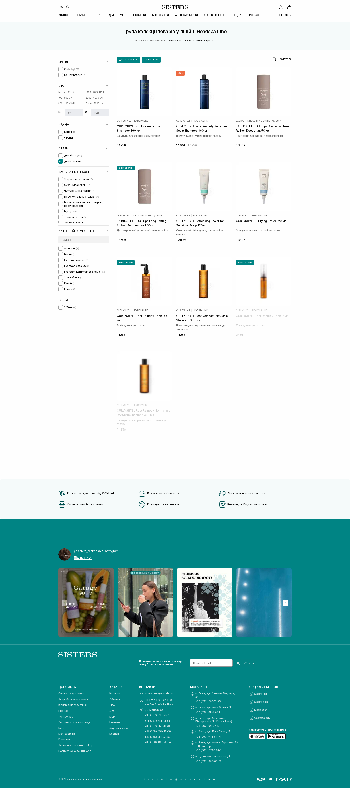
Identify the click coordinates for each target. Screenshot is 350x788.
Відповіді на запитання (72, 704)
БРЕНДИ (236, 15)
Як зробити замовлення (73, 699)
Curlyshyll (124, 121)
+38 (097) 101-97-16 (207, 725)
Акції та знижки (118, 728)
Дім (111, 710)
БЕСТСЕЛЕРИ (160, 15)
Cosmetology (262, 717)
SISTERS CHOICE (214, 15)
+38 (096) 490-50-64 (158, 742)
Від (60, 112)
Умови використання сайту (75, 745)
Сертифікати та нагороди (74, 722)
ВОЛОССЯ (64, 15)
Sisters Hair (260, 693)
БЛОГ (268, 15)
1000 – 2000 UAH (95, 92)
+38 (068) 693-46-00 (158, 731)
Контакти (64, 739)
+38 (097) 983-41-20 (157, 726)
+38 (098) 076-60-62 (208, 761)
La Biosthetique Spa (269, 121)
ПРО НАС (253, 15)
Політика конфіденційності (74, 750)
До (87, 112)
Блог (61, 728)
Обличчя (114, 699)
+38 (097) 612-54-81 (157, 715)
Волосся (114, 693)
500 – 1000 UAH (66, 103)
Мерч (112, 716)
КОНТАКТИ (285, 15)
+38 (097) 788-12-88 (157, 720)
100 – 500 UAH (65, 97)
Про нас (63, 710)
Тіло (112, 704)
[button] (128, 60)
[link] (289, 7)
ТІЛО (99, 15)
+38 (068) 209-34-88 (208, 750)
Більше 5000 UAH (95, 103)
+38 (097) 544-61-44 (208, 736)
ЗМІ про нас (65, 716)
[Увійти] (281, 7)
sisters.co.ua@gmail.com (159, 693)
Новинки (114, 722)
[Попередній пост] (64, 603)
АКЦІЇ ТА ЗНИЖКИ (186, 15)
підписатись (245, 663)
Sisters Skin (261, 701)
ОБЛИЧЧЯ (83, 15)
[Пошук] (67, 7)
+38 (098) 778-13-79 (208, 701)
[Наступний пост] (285, 603)
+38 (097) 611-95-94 (207, 712)
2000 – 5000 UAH (95, 97)
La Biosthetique (245, 121)
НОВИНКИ (139, 15)
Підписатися (83, 557)
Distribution (260, 709)
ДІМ (111, 15)
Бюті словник (66, 733)
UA (60, 7)
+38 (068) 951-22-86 (157, 736)
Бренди (114, 733)
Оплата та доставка (70, 693)
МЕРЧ (123, 15)
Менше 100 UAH (66, 92)
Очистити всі (151, 59)
